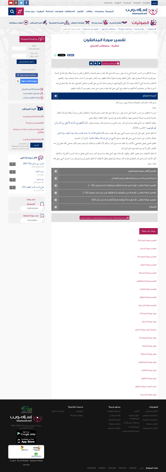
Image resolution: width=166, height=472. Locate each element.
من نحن (26, 464)
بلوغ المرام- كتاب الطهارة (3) (33, 187)
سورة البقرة (39, 171)
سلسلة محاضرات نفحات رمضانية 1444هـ (28, 126)
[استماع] (100, 63)
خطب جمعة (152, 424)
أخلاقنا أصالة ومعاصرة (32, 135)
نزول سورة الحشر (149, 321)
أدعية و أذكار (133, 427)
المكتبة (49, 11)
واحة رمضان (115, 415)
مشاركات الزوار (58, 411)
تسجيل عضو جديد (31, 93)
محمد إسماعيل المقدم (38, 167)
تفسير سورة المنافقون (104, 40)
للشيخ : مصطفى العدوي (104, 45)
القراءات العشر (77, 23)
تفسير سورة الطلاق (148, 297)
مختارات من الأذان (131, 423)
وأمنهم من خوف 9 (34, 118)
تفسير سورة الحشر (148, 248)
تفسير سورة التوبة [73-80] (33, 163)
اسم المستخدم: (34, 47)
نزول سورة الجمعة (149, 354)
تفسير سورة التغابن (148, 289)
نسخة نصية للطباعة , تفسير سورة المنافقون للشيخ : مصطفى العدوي (103, 218)
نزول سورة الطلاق (149, 378)
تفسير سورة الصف (148, 265)
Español (146, 3)
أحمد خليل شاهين (38, 182)
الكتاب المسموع (150, 428)
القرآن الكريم (115, 23)
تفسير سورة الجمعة (148, 273)
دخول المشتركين (26, 62)
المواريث (40, 11)
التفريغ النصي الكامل (110, 63)
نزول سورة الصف (149, 346)
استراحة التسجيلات (130, 431)
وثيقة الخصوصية (36, 460)
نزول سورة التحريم (148, 395)
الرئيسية (109, 11)
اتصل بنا (13, 460)
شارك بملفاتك (16, 23)
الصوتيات (59, 11)
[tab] (104, 96)
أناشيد (136, 411)
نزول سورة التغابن (149, 370)
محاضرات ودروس (150, 415)
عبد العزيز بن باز (39, 190)
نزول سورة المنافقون (148, 362)
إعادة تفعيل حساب (31, 98)
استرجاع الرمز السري (31, 89)
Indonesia (108, 3)
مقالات (89, 11)
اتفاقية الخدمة (23, 460)
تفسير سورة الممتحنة (147, 257)
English (118, 3)
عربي (154, 3)
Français (127, 3)
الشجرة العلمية (56, 23)
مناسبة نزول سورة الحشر (146, 330)
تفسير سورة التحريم (148, 305)
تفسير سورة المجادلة (147, 240)
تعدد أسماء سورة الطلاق (146, 386)
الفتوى (80, 11)
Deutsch (137, 3)
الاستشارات (70, 11)
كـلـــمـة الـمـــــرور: (34, 54)
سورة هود (40, 179)
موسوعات (99, 11)
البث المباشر (36, 23)
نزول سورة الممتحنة (148, 338)
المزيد (36, 145)
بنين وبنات (30, 11)
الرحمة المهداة (113, 411)
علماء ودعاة (97, 23)
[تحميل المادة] (95, 63)
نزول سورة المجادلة (148, 313)
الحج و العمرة (114, 420)
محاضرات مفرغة (150, 420)
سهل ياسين (40, 175)
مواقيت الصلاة (76, 415)
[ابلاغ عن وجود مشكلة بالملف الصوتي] (91, 63)
